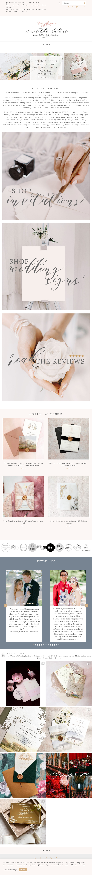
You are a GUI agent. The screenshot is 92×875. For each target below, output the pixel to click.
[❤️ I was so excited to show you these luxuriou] (23, 821)
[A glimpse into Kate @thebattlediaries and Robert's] (23, 683)
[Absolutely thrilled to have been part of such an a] (69, 775)
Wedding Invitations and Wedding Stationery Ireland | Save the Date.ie (46, 30)
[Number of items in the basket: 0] (59, 3)
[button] (5, 605)
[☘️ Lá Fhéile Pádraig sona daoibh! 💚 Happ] (23, 775)
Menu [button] (48, 44)
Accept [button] (22, 869)
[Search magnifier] (84, 3)
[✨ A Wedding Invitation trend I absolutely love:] (23, 729)
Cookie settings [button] (10, 870)
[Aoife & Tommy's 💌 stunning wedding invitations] (69, 683)
